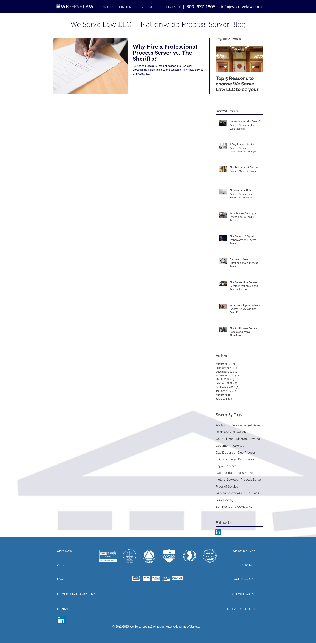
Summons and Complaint (234, 506)
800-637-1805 (200, 7)
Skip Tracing (224, 500)
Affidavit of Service (229, 425)
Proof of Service (227, 486)
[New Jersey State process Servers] (189, 556)
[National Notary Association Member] (149, 556)
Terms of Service (189, 626)
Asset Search (253, 425)
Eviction (221, 459)
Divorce (254, 438)
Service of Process (229, 493)
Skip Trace (251, 493)
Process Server (251, 479)
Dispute (241, 438)
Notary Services (227, 479)
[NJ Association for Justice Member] (130, 556)
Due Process (247, 452)
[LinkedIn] (61, 620)
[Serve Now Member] (108, 555)
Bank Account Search (231, 432)
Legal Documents (241, 459)
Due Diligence (225, 452)
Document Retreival (230, 445)
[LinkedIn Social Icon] (218, 532)
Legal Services (226, 466)
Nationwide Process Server (235, 472)
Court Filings (224, 438)
